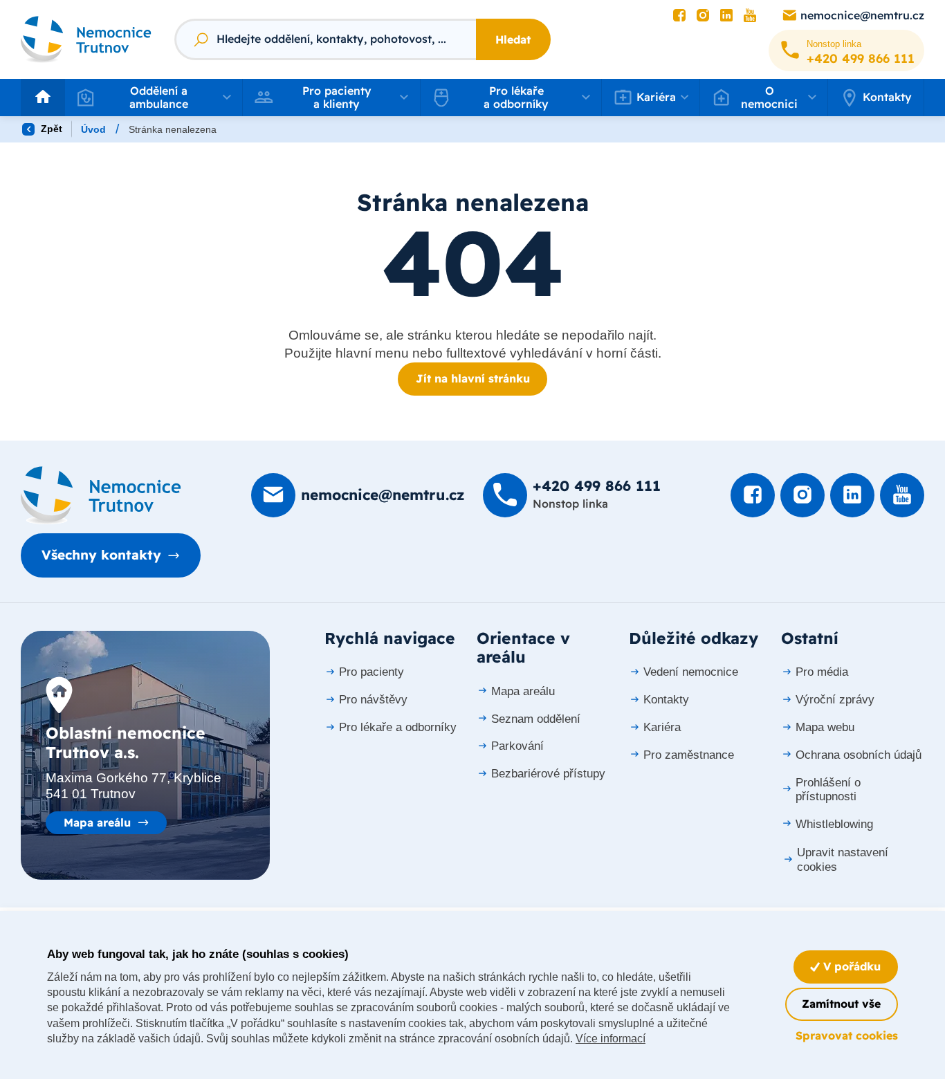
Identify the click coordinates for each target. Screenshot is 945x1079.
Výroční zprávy (835, 699)
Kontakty (887, 97)
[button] (153, 97)
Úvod (93, 129)
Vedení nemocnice (690, 672)
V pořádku (850, 966)
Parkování (517, 746)
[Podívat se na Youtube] (750, 16)
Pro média (822, 672)
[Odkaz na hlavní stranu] (86, 39)
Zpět (50, 128)
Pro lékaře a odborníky (398, 727)
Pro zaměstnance (688, 755)
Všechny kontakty (101, 554)
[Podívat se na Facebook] (679, 16)
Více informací (610, 1038)
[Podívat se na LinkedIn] (726, 16)
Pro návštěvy (373, 699)
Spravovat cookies (847, 1035)
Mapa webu (825, 727)
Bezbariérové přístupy (548, 773)
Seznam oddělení (535, 719)
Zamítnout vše (841, 1004)
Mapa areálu (97, 822)
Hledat (513, 39)
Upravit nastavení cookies (842, 859)
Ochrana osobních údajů (858, 755)
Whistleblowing (834, 824)
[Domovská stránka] (101, 495)
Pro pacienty (371, 672)
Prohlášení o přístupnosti (828, 789)
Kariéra (662, 727)
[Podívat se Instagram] (703, 16)
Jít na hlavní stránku (473, 378)
